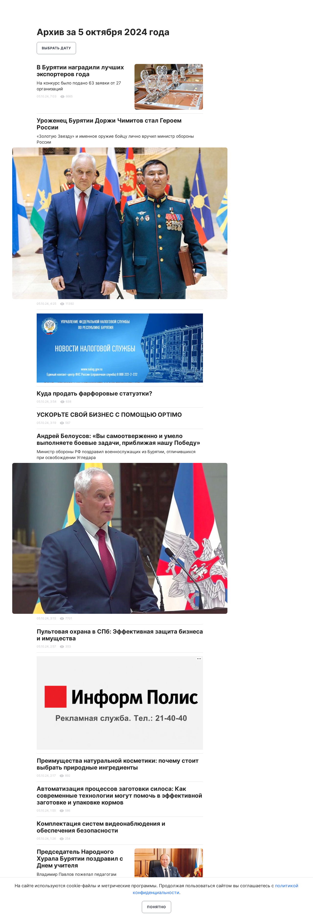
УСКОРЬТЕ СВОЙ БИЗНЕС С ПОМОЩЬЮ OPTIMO (109, 414)
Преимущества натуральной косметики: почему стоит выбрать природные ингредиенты (118, 764)
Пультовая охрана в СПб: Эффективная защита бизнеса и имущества (120, 635)
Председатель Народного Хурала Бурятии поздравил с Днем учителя (80, 858)
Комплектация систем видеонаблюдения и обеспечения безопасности (101, 827)
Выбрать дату (56, 48)
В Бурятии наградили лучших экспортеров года (80, 71)
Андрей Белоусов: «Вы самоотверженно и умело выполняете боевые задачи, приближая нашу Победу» (118, 439)
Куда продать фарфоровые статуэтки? (94, 393)
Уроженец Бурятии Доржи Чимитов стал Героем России (109, 124)
